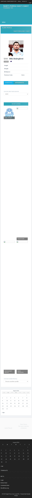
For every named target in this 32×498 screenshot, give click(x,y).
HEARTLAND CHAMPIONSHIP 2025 (9, 1)
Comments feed (5, 485)
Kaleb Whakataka (20, 371)
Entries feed (4, 482)
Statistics (8, 82)
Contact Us (24, 1)
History (19, 1)
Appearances (19, 82)
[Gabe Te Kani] (9, 113)
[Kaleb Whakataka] (22, 307)
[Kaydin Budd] (22, 173)
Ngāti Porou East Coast (16, 6)
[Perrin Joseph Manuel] (9, 307)
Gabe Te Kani (8, 117)
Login (30, 2)
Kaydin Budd (21, 238)
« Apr (3, 412)
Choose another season (11, 91)
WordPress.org (5, 488)
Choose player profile (10, 378)
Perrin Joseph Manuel (8, 371)
